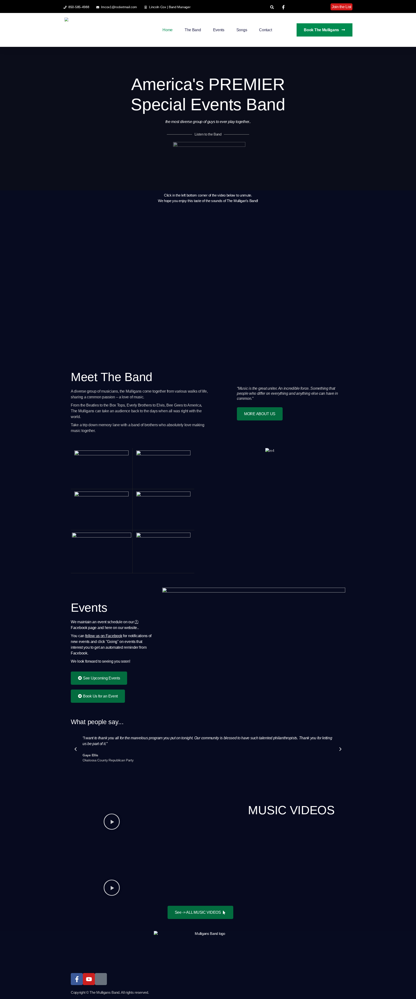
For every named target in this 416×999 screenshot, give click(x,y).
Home (167, 30)
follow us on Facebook (103, 636)
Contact (265, 30)
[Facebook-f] (77, 979)
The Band (193, 30)
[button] (272, 7)
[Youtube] (89, 979)
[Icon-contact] (101, 979)
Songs (241, 30)
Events (218, 30)
